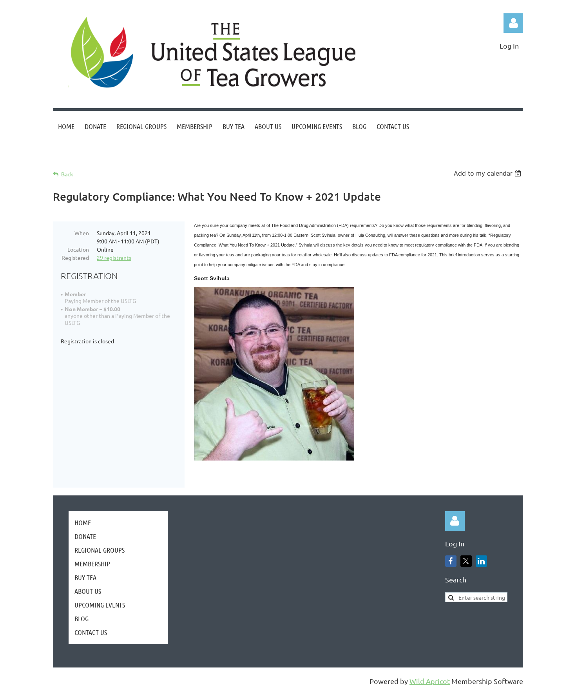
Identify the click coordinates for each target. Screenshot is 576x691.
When (81, 232)
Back (67, 174)
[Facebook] (58, 163)
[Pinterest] (111, 163)
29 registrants (114, 257)
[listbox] (488, 173)
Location (78, 249)
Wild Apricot (429, 681)
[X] (76, 163)
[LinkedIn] (93, 163)
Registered (75, 257)
